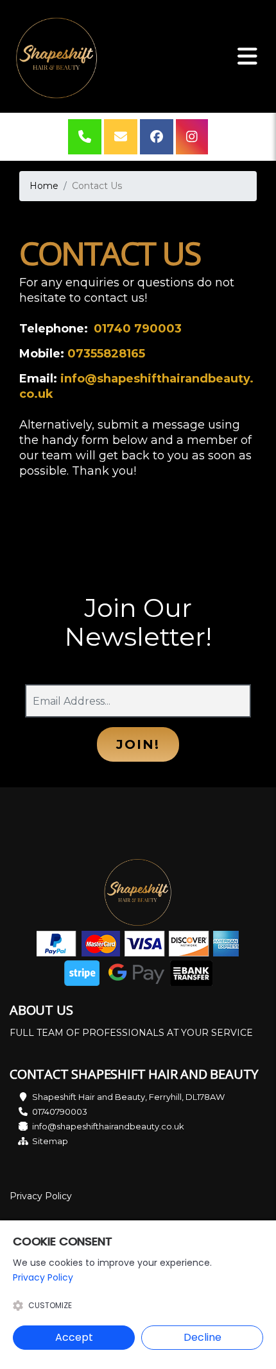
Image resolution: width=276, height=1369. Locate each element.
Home (44, 186)
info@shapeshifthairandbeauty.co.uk (108, 1126)
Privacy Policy (41, 1196)
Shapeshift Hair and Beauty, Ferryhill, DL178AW (128, 1097)
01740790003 (59, 1111)
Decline (202, 1337)
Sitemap (50, 1141)
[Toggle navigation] (247, 56)
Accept (74, 1337)
